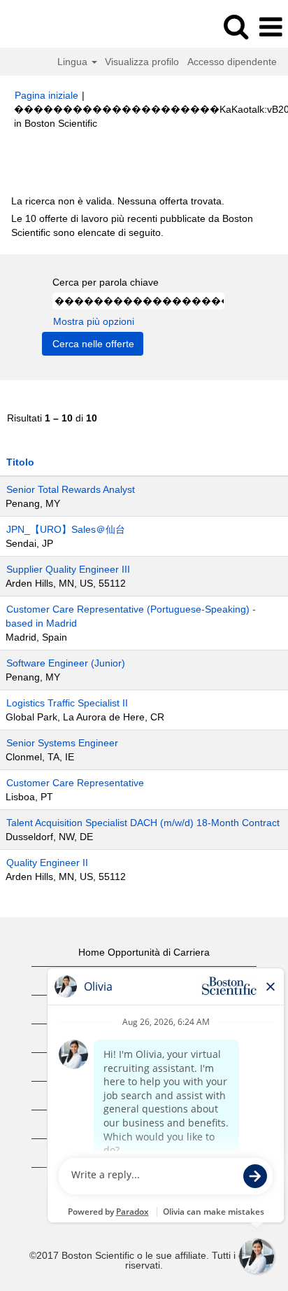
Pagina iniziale (46, 95)
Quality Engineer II (47, 862)
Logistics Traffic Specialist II (67, 703)
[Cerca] (235, 26)
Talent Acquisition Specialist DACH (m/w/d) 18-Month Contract (143, 822)
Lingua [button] (73, 61)
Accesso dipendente (232, 61)
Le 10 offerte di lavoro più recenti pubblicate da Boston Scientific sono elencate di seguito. (132, 225)
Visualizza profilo (142, 61)
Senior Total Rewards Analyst (70, 489)
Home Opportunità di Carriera (144, 952)
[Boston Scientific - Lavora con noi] (49, 26)
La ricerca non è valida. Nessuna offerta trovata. (117, 201)
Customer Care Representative (75, 782)
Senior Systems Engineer (62, 742)
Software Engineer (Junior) (65, 663)
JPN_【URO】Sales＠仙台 (65, 529)
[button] (270, 27)
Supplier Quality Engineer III (68, 569)
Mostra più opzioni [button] (93, 321)
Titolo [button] (20, 462)
